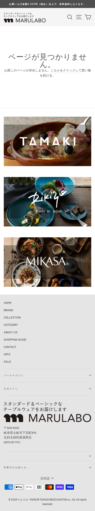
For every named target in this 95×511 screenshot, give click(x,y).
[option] (47, 4)
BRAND (8, 310)
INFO (7, 354)
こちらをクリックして (66, 70)
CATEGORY (11, 324)
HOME (7, 303)
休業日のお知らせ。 (17, 467)
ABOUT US (10, 332)
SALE (7, 361)
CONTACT (10, 347)
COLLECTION (12, 317)
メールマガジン (14, 375)
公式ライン (11, 388)
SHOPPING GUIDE (15, 339)
